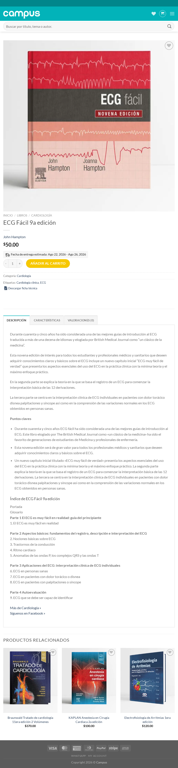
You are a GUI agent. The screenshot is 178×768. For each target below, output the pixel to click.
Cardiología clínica (27, 282)
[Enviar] (169, 26)
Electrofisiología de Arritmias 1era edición (147, 720)
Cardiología (41, 215)
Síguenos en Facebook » (27, 613)
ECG (43, 282)
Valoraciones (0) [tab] (81, 320)
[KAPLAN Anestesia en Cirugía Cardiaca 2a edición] (89, 680)
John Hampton (14, 237)
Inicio (8, 215)
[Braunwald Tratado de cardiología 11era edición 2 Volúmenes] (30, 680)
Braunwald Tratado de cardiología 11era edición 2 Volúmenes (30, 720)
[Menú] (172, 13)
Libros (22, 215)
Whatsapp (78, 755)
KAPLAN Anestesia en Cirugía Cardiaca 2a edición (89, 720)
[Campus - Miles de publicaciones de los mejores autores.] (21, 13)
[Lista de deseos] (154, 13)
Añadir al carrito (48, 263)
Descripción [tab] (16, 320)
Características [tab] (47, 320)
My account (97, 755)
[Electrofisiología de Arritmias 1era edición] (147, 680)
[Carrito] (162, 13)
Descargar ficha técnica (22, 288)
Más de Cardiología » (25, 608)
